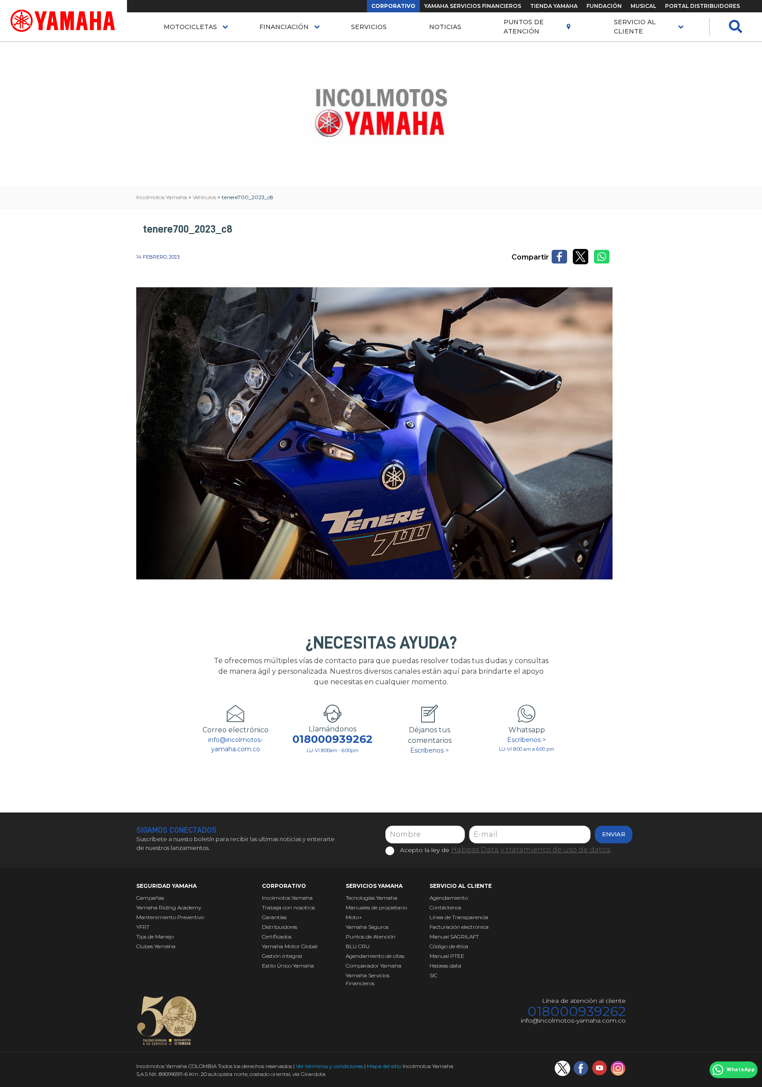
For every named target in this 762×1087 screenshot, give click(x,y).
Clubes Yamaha (156, 946)
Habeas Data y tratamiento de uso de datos (530, 850)
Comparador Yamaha (373, 965)
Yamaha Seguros (367, 927)
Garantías (274, 917)
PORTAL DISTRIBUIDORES (702, 6)
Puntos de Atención (524, 26)
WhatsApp (741, 1070)
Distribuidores (279, 927)
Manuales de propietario (376, 907)
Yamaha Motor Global (290, 946)
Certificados (276, 936)
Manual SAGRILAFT (454, 936)
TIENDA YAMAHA (554, 6)
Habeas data (445, 965)
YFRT (142, 927)
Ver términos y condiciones (329, 1066)
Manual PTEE (447, 956)
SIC (433, 975)
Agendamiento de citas (375, 956)
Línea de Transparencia (459, 917)
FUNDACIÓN (604, 6)
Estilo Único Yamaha (288, 965)
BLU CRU (358, 946)
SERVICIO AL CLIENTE (635, 26)
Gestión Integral (282, 956)
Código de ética (449, 946)
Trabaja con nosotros (288, 907)
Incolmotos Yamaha (287, 897)
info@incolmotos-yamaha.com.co (235, 744)
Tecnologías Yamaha (371, 897)
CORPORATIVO (393, 6)
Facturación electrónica (459, 927)
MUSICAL (643, 6)
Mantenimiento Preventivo (170, 917)
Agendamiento (449, 897)
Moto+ (354, 917)
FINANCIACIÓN (284, 27)
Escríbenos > (429, 750)
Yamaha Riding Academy (168, 907)
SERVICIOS (369, 27)
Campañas (150, 897)
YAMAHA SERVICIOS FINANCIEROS (472, 6)
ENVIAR (613, 834)
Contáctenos (445, 907)
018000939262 (332, 739)
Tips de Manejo (155, 936)
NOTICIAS (445, 27)
